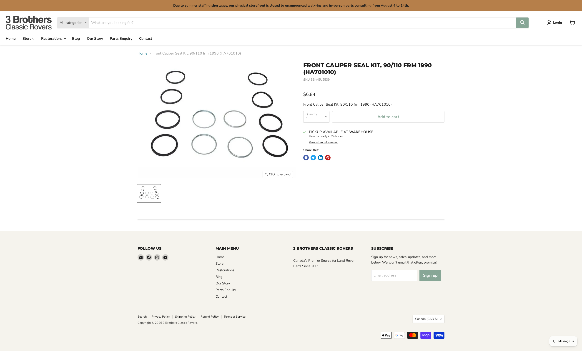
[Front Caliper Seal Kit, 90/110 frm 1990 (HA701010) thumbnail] (149, 193)
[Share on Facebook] (306, 157)
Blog (76, 38)
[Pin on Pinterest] (328, 157)
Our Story (95, 38)
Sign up (430, 275)
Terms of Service (235, 317)
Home (11, 38)
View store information (323, 142)
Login (557, 22)
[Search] (522, 22)
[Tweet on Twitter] (313, 157)
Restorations (52, 38)
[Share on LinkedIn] (320, 157)
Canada (426, 319)
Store (28, 38)
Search (142, 317)
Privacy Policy (161, 317)
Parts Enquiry (121, 38)
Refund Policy (210, 317)
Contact (145, 38)
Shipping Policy (185, 317)
